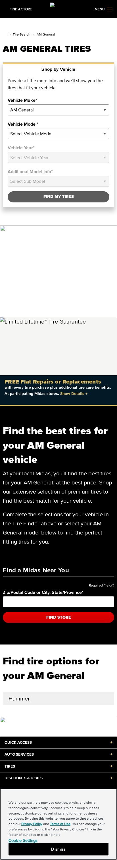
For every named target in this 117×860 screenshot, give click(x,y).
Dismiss (58, 849)
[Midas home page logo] (58, 8)
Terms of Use (60, 824)
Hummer (19, 698)
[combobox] (58, 109)
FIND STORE (58, 617)
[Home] (5, 34)
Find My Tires (58, 196)
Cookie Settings (23, 840)
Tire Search (21, 34)
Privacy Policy (31, 824)
